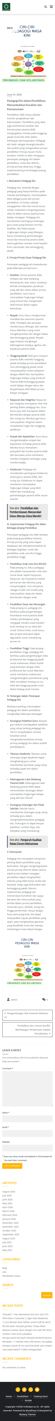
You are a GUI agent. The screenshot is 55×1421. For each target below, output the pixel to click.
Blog (4, 1268)
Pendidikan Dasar (11, 1275)
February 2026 (9, 1214)
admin (13, 999)
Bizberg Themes (27, 1414)
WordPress (31, 1410)
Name (5, 1112)
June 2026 (7, 1199)
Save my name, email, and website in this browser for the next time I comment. (28, 1158)
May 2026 (7, 1203)
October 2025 (9, 1230)
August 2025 (8, 1238)
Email (5, 1127)
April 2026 (7, 1207)
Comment (7, 1068)
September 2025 (10, 1234)
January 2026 (9, 1218)
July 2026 (7, 1195)
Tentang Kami (41, 1396)
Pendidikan (22, 1396)
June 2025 (7, 1246)
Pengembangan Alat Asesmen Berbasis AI (26, 1015)
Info (4, 1272)
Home (9, 1396)
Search (7, 1285)
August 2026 (8, 1191)
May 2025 (7, 1250)
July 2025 (7, 1242)
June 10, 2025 (14, 94)
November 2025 (10, 1226)
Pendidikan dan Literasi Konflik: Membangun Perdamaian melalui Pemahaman (33, 1029)
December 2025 (10, 1222)
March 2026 (8, 1211)
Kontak (28, 1400)
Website (6, 1141)
